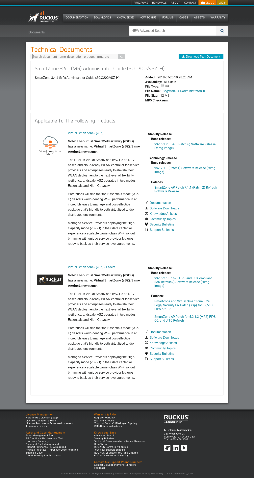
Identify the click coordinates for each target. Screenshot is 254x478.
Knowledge (125, 17)
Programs (141, 2)
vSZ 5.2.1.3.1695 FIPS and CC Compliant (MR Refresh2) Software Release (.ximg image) (183, 282)
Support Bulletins (162, 229)
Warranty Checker (104, 420)
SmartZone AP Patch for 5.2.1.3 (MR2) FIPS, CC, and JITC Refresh (185, 318)
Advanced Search (104, 435)
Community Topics (163, 219)
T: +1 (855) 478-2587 (176, 439)
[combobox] (172, 31)
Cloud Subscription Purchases (43, 455)
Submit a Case (34, 452)
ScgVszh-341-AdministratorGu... (185, 91)
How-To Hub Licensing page (42, 417)
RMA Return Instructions (108, 426)
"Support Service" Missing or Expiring (115, 423)
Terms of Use (121, 473)
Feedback (99, 467)
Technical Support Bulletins (110, 449)
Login (222, 2)
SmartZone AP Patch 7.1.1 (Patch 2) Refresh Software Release (185, 189)
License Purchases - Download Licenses (49, 423)
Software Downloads (164, 208)
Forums (168, 17)
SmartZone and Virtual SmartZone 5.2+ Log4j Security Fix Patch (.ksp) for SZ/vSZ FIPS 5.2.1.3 (184, 305)
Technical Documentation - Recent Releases (119, 441)
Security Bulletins (162, 224)
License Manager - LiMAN (41, 420)
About (175, 2)
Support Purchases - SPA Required (46, 447)
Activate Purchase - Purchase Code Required (52, 449)
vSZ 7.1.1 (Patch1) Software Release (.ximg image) (184, 170)
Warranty (218, 17)
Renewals (159, 2)
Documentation (77, 17)
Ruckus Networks (178, 430)
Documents (37, 32)
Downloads (102, 17)
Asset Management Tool (39, 435)
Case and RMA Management (42, 444)
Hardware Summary (37, 441)
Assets (199, 17)
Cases (184, 17)
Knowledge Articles (163, 213)
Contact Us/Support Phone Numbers (115, 465)
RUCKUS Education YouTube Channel (116, 452)
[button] (222, 31)
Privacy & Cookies (139, 473)
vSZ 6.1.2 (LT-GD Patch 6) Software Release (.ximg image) (185, 146)
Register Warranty (104, 417)
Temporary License (37, 426)
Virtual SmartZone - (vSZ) (86, 133)
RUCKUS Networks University (111, 455)
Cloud (210, 2)
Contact (190, 2)
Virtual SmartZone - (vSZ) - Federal (92, 267)
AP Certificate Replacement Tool (44, 438)
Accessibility (157, 473)
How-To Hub (148, 17)
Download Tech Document (203, 56)
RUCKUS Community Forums (111, 447)
